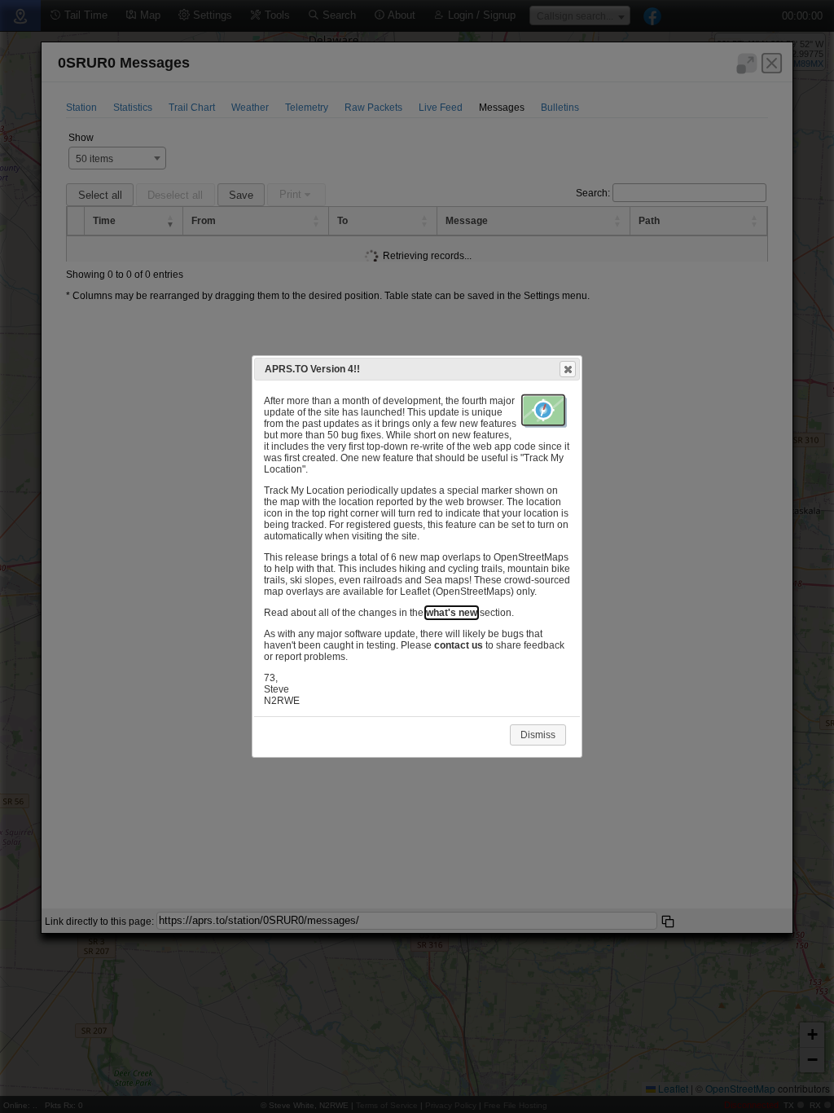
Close (568, 369)
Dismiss (537, 735)
